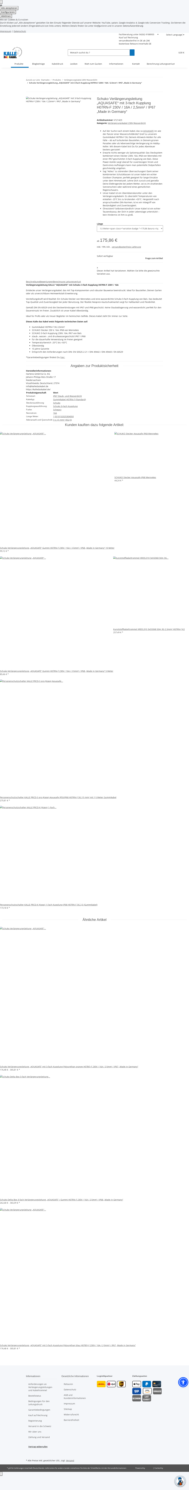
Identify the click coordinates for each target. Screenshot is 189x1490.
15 (61, 416)
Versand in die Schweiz (39, 1426)
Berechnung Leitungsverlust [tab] (67, 281)
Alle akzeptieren (9, 8)
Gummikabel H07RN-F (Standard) (69, 399)
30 (68, 416)
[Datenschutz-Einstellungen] (1, 2)
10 (58, 416)
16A (55, 413)
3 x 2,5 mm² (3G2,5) (62, 419)
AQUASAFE (148, 131)
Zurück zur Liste (33, 80)
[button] (173, 52)
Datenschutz (20, 31)
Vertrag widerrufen (38, 1446)
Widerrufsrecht (71, 1414)
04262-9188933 (146, 34)
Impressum (5, 31)
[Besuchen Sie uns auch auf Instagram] (28, 1455)
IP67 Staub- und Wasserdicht (67, 396)
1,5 (54, 416)
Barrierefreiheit (71, 1420)
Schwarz (57, 409)
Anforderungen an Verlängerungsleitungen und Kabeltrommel (40, 1387)
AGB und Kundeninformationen (75, 1397)
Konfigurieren (8, 12)
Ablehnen (6, 16)
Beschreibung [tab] (33, 281)
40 (70, 416)
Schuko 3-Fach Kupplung (65, 406)
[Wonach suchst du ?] (132, 52)
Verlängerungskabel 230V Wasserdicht (127, 123)
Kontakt (136, 63)
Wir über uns (34, 1431)
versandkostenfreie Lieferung (126, 246)
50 (72, 416)
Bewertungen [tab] (46, 281)
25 (65, 416)
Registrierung (35, 1420)
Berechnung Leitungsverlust (161, 63)
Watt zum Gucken (93, 63)
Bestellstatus (34, 1395)
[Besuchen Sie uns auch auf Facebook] (28, 1451)
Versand (70, 1460)
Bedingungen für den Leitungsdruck (39, 1403)
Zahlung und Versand (39, 1437)
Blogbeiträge (38, 63)
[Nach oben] (1, 1474)
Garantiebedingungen (39, 1409)
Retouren (68, 1384)
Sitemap (68, 1409)
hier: (62, 357)
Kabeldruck (57, 63)
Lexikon (74, 63)
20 (63, 416)
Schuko (56, 402)
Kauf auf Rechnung (128, 37)
